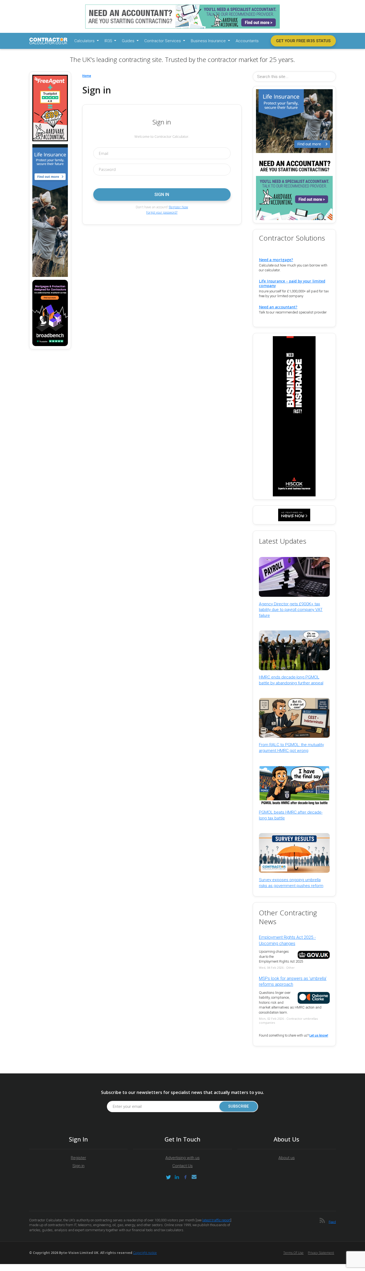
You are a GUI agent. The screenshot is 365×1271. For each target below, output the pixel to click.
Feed (332, 1222)
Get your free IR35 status (303, 40)
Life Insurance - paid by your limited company (292, 283)
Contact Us (182, 1165)
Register (78, 1157)
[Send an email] (194, 1177)
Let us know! (318, 1035)
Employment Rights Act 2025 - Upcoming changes (287, 940)
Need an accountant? (278, 306)
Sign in (78, 1165)
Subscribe (238, 1106)
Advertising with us (182, 1157)
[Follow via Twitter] (168, 1177)
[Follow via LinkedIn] (177, 1177)
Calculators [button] (85, 40)
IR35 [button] (108, 40)
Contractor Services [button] (163, 40)
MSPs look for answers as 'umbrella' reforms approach (293, 981)
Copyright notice (145, 1252)
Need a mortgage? (276, 259)
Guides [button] (128, 40)
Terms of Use (293, 1252)
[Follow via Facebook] (185, 1177)
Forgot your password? (161, 212)
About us (286, 1157)
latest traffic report (216, 1220)
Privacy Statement (321, 1252)
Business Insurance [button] (209, 40)
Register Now (178, 207)
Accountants (247, 40)
